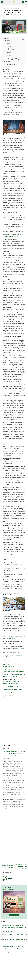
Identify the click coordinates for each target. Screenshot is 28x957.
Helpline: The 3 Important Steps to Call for (14, 940)
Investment (9, 8)
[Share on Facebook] (10, 859)
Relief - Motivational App (9, 889)
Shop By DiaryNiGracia (8, 696)
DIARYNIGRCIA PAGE (11, 638)
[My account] (23, 2)
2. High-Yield (9, 48)
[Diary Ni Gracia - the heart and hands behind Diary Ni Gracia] (14, 2)
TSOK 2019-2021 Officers (8, 931)
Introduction (9, 40)
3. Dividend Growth (10, 49)
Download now (14, 915)
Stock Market (16, 8)
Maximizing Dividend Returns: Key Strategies (13, 54)
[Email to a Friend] (15, 859)
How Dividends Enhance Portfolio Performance (13, 52)
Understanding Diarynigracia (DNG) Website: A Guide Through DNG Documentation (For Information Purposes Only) (14, 753)
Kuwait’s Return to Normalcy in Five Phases (12, 949)
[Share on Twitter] (13, 859)
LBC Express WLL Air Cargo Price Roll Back (15, 952)
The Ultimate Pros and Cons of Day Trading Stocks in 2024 (21, 866)
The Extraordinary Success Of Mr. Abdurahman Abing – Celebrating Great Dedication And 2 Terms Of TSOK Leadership (14, 927)
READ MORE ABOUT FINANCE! (13, 63)
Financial (5, 8)
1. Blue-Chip (9, 46)
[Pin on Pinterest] (18, 859)
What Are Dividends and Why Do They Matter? (15, 42)
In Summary (7, 61)
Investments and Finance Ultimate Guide (12, 689)
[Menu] (2, 2)
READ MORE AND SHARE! (12, 64)
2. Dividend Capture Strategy (12, 58)
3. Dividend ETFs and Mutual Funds (14, 59)
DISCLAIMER (9, 65)
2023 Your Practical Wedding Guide (11, 686)
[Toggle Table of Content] (22, 38)
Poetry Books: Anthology (9, 692)
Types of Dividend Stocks (10, 45)
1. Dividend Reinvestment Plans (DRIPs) (15, 56)
